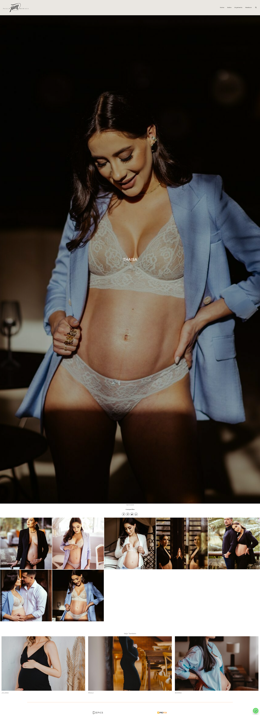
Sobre (229, 7)
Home (222, 7)
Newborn (248, 7)
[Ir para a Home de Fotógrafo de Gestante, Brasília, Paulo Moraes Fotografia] (16, 7)
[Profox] (162, 712)
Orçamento (238, 7)
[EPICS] (98, 712)
